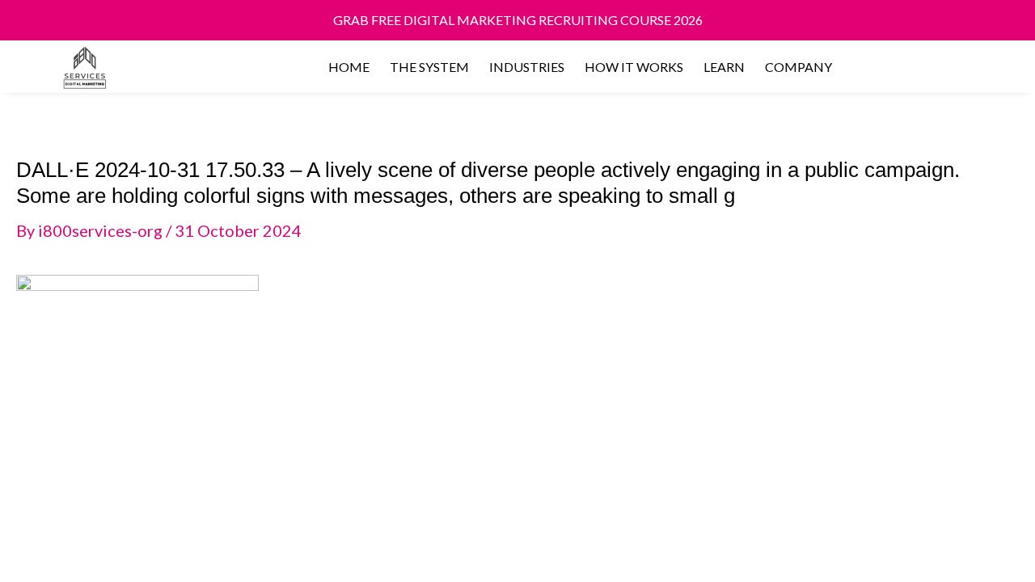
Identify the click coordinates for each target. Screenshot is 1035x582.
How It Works (634, 66)
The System (429, 66)
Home (349, 66)
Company (798, 66)
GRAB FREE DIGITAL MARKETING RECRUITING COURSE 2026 (518, 19)
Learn (724, 66)
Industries (526, 66)
